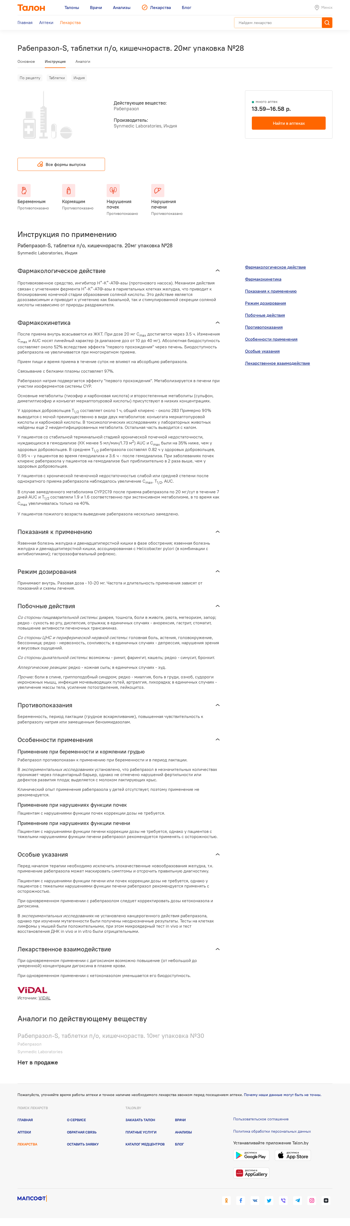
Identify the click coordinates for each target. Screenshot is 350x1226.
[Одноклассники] (226, 1200)
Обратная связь (82, 1132)
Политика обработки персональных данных (272, 1131)
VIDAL (45, 998)
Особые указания (262, 351)
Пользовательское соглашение (261, 1119)
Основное (26, 61)
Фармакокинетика (263, 279)
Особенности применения (271, 339)
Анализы (183, 1132)
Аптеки (24, 1132)
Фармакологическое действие (275, 267)
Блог (179, 1144)
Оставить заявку (83, 1144)
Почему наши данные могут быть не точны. (283, 1094)
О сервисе (76, 1120)
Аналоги (82, 61)
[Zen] (325, 1200)
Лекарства (27, 1144)
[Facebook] (240, 1200)
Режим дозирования (265, 303)
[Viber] (283, 1200)
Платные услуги (141, 1132)
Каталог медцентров (145, 1144)
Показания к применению (271, 291)
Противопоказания (264, 327)
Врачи (180, 1120)
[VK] (254, 1200)
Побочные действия (265, 315)
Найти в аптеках (289, 123)
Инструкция (55, 61)
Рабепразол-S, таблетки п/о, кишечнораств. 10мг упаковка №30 (111, 1036)
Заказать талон (140, 1120)
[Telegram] (297, 1200)
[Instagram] (311, 1200)
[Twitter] (269, 1200)
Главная (25, 1120)
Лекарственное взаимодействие (277, 363)
